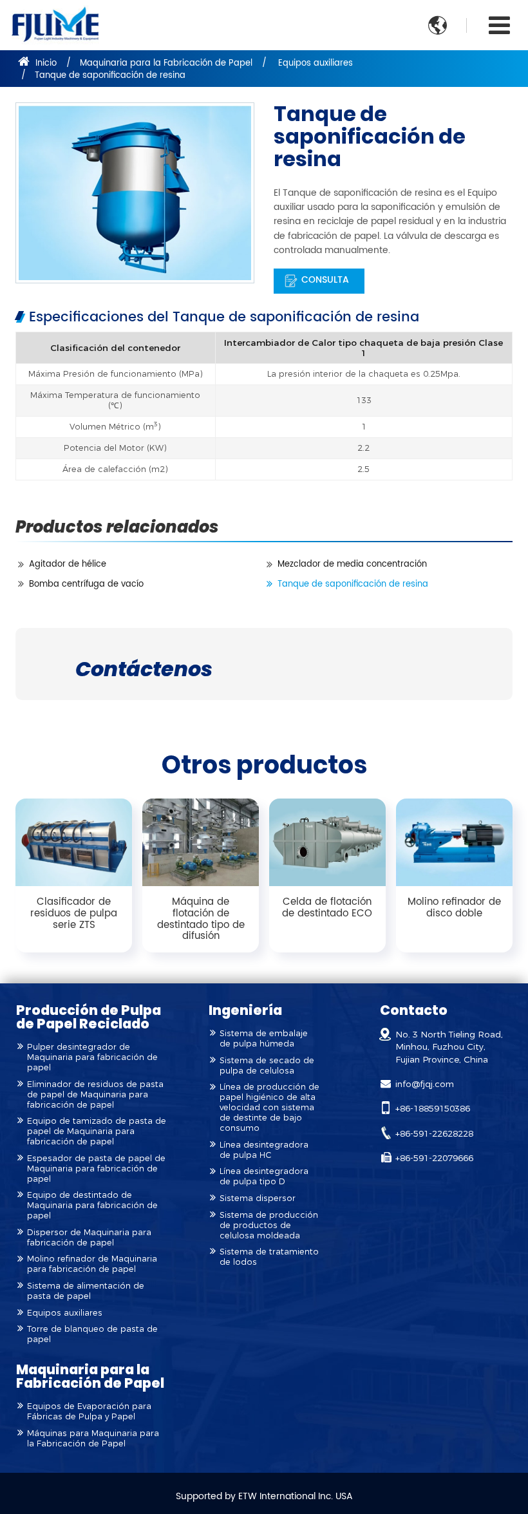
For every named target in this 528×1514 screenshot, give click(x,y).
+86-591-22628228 (434, 1133)
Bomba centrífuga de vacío (86, 584)
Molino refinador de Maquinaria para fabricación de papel (92, 1264)
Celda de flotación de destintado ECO (327, 908)
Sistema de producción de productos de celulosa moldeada (269, 1225)
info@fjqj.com (424, 1084)
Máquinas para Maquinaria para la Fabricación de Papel (93, 1438)
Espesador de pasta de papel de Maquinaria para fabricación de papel (96, 1168)
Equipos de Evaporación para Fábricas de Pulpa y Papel (89, 1411)
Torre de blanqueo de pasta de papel (92, 1334)
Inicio (45, 63)
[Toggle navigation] (499, 26)
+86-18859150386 (432, 1108)
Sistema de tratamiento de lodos (269, 1257)
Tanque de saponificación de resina (353, 584)
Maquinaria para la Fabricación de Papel (166, 63)
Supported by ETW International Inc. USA (264, 1497)
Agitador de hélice (67, 564)
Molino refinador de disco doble (454, 908)
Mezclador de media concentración (352, 564)
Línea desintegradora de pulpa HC (264, 1150)
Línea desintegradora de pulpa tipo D (264, 1176)
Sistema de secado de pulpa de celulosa (267, 1065)
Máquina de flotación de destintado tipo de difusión (201, 919)
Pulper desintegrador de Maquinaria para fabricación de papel (92, 1057)
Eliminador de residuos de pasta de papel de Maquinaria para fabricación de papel (95, 1094)
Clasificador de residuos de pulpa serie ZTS (73, 913)
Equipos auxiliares (315, 63)
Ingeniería (245, 1010)
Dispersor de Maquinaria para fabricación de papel (89, 1237)
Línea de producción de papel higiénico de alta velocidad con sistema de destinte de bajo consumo (269, 1107)
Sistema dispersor (258, 1198)
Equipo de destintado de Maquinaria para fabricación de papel (92, 1205)
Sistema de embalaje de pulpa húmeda (264, 1038)
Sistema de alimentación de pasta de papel (85, 1291)
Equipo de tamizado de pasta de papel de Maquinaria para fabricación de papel (96, 1131)
